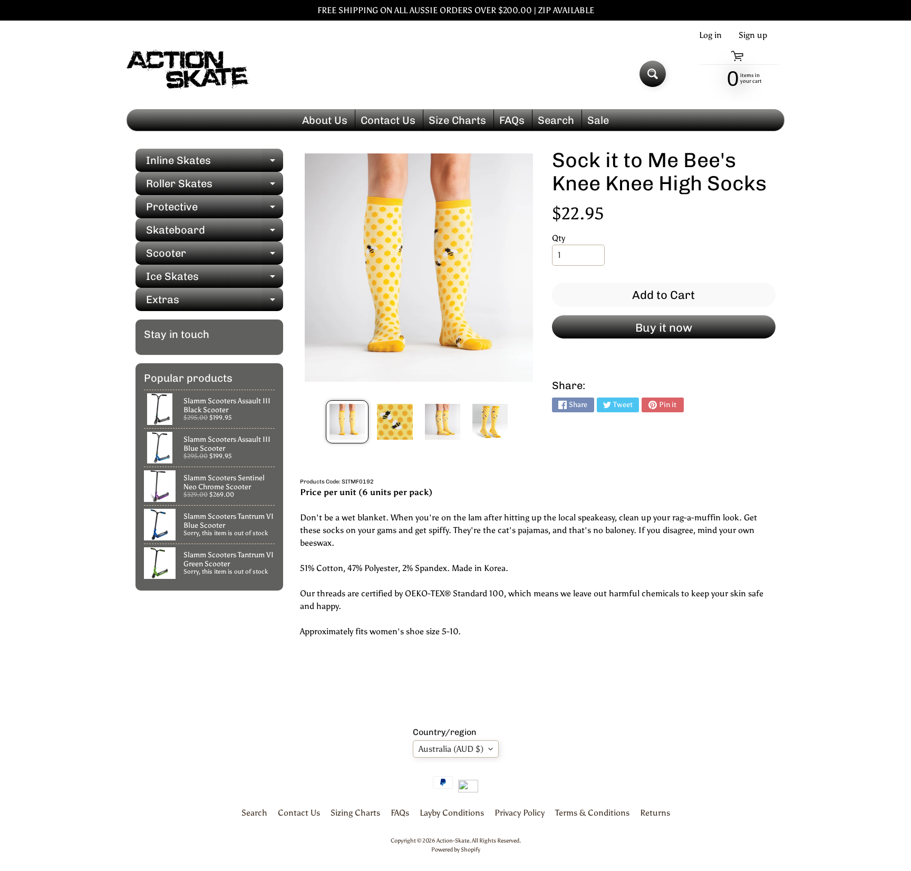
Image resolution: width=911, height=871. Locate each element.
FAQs (512, 120)
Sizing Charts (355, 813)
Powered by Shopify (455, 849)
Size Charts (457, 120)
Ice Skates (214, 279)
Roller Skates (214, 186)
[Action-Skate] (188, 74)
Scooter (214, 256)
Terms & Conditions (592, 813)
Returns (655, 813)
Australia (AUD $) (451, 749)
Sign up (753, 35)
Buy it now (663, 328)
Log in (710, 35)
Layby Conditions (452, 813)
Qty (558, 238)
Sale (598, 120)
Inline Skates (214, 163)
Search (556, 120)
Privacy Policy (520, 813)
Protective (214, 209)
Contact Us (388, 120)
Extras (214, 302)
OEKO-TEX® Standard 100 (454, 593)
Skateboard (214, 232)
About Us (324, 120)
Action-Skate (453, 840)
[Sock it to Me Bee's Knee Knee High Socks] (347, 421)
